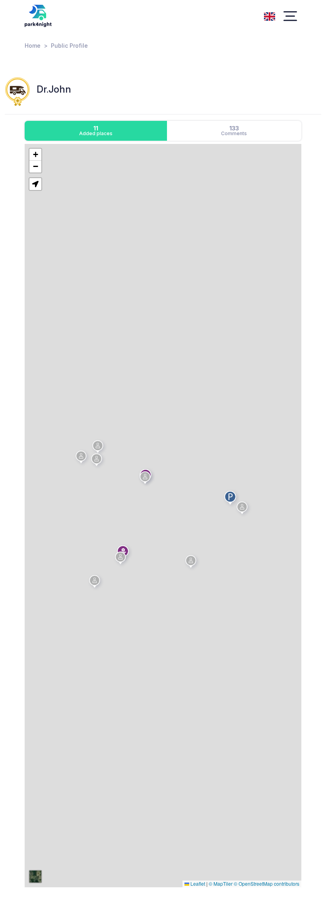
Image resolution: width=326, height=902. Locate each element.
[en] (269, 15)
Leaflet (197, 883)
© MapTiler (221, 883)
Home (33, 45)
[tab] (96, 131)
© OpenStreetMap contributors (266, 883)
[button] (121, 559)
